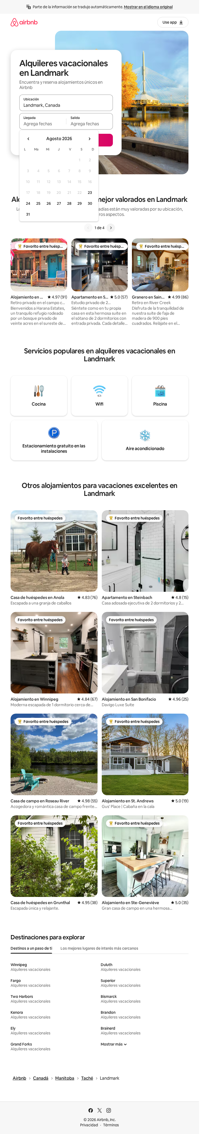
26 (49, 203)
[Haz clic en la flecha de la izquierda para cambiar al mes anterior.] (28, 138)
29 (79, 203)
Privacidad (89, 1125)
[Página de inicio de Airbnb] (24, 22)
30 (90, 203)
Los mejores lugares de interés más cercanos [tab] (99, 948)
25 (38, 203)
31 (28, 214)
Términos (111, 1125)
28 (69, 203)
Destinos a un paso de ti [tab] (31, 948)
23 (90, 192)
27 (59, 203)
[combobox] (66, 105)
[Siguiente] (111, 228)
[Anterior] (88, 228)
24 (28, 203)
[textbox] (43, 124)
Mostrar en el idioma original (148, 7)
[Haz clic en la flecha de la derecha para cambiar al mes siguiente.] (89, 138)
